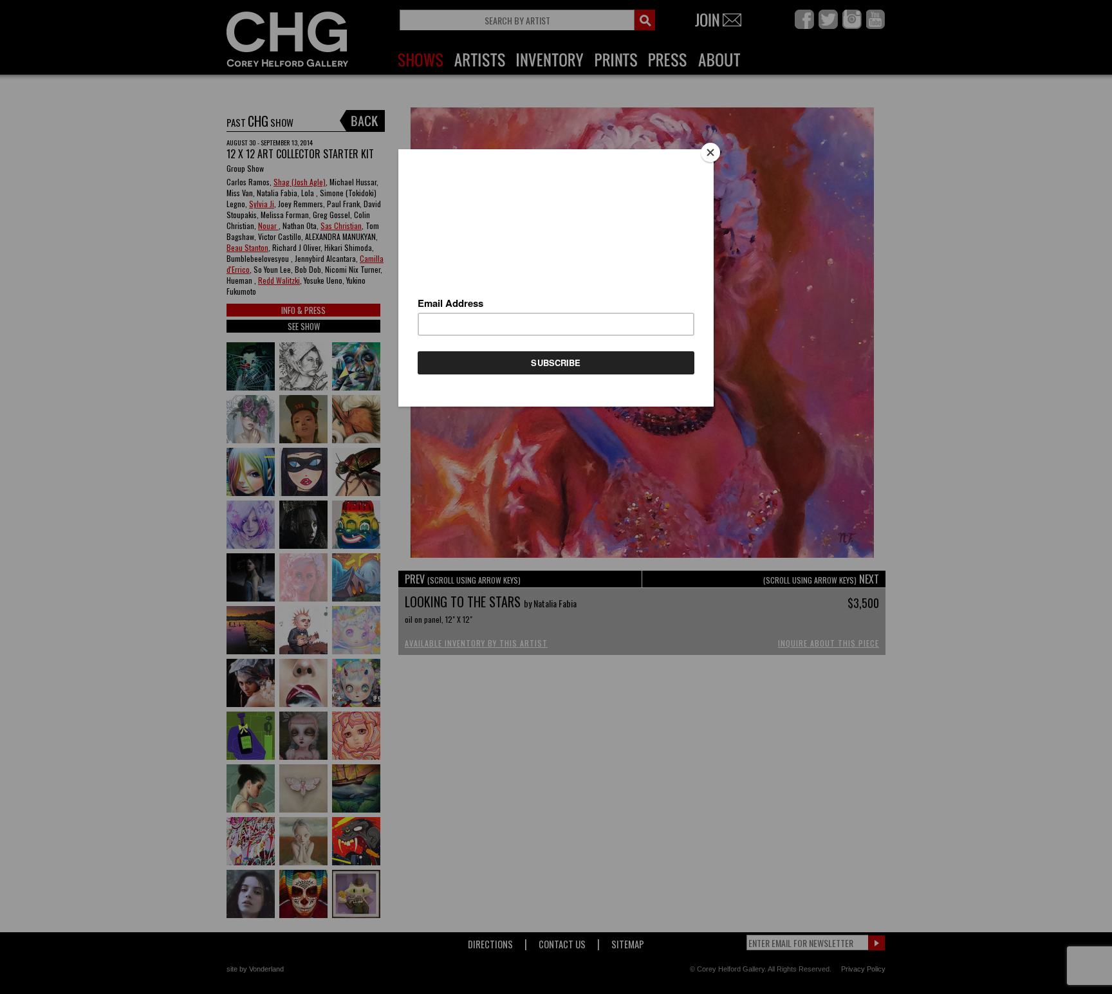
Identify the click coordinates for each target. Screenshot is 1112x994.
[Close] (710, 152)
